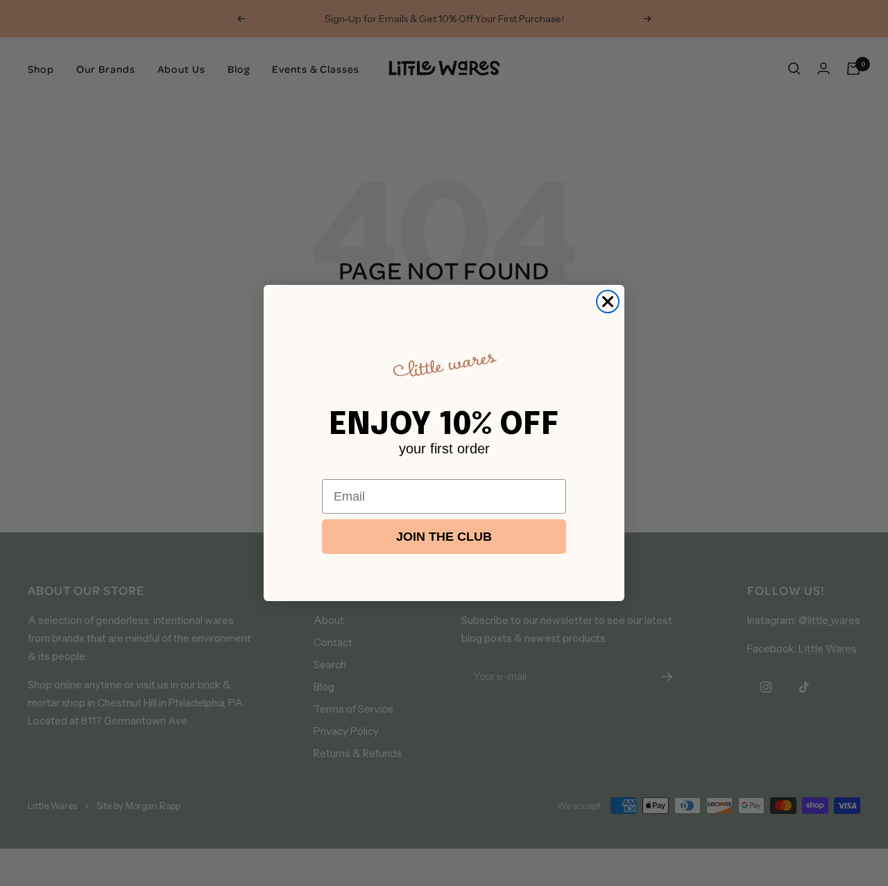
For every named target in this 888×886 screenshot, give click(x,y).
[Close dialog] (608, 301)
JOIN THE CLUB (444, 537)
